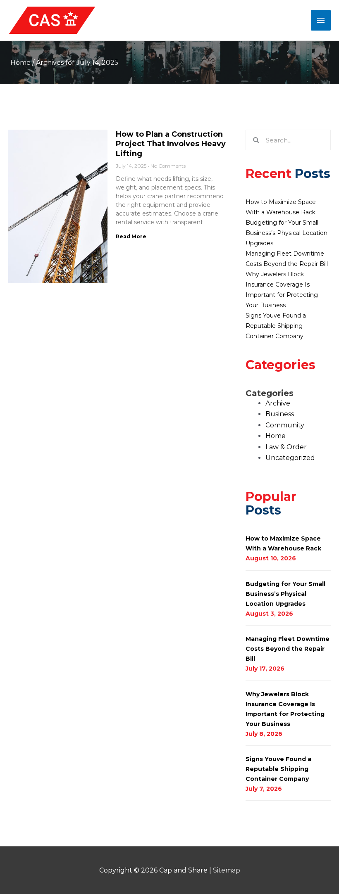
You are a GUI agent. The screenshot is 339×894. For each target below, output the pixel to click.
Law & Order (286, 447)
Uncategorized (290, 458)
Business (279, 414)
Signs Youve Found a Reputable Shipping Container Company (276, 326)
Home (20, 62)
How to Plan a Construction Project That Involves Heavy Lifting (171, 144)
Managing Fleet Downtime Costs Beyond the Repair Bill (287, 648)
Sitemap (226, 870)
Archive (277, 403)
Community (284, 425)
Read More (131, 236)
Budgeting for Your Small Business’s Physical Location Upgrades (286, 233)
